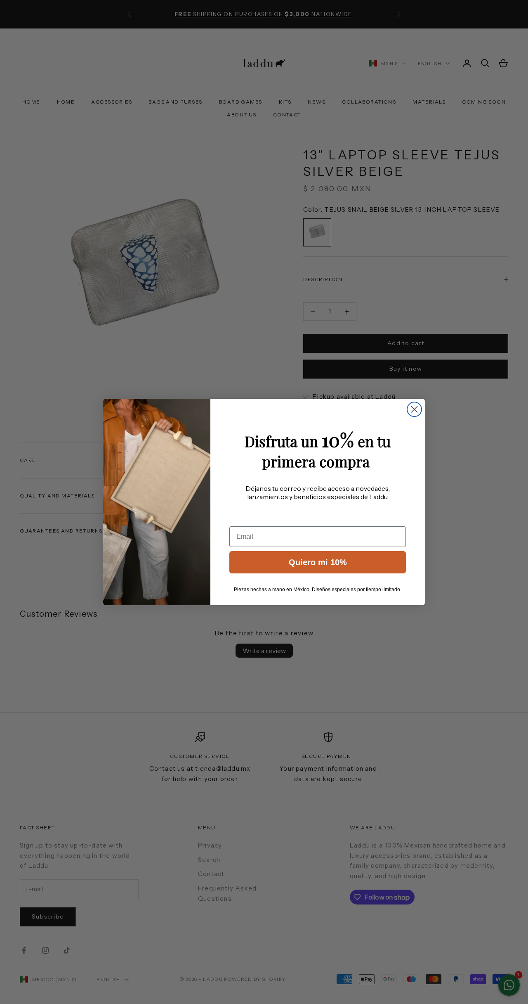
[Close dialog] (414, 409)
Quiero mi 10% (318, 562)
